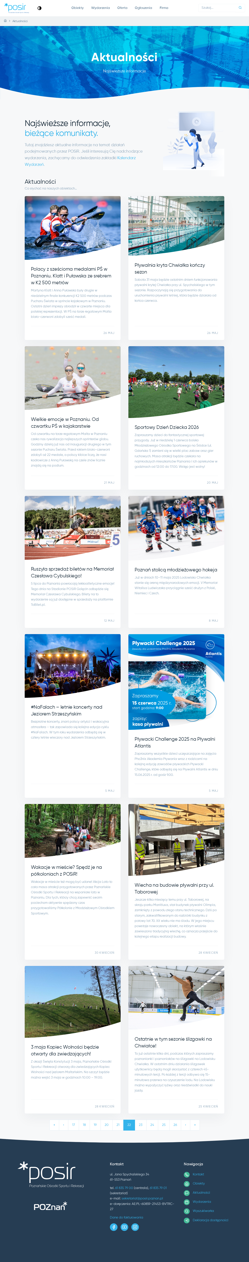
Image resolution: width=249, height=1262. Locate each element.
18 (84, 1125)
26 (175, 1125)
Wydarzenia (100, 8)
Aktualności (201, 1192)
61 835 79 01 (158, 1188)
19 (95, 1125)
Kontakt (198, 1174)
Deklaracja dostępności (210, 1220)
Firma (164, 8)
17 (73, 1125)
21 (118, 1125)
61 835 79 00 (124, 1188)
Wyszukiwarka (203, 1211)
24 (152, 1125)
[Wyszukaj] (240, 8)
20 (107, 1125)
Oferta (122, 8)
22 (129, 1125)
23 (140, 1125)
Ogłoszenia (143, 8)
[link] (39, 8)
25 (164, 1125)
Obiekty (77, 8)
